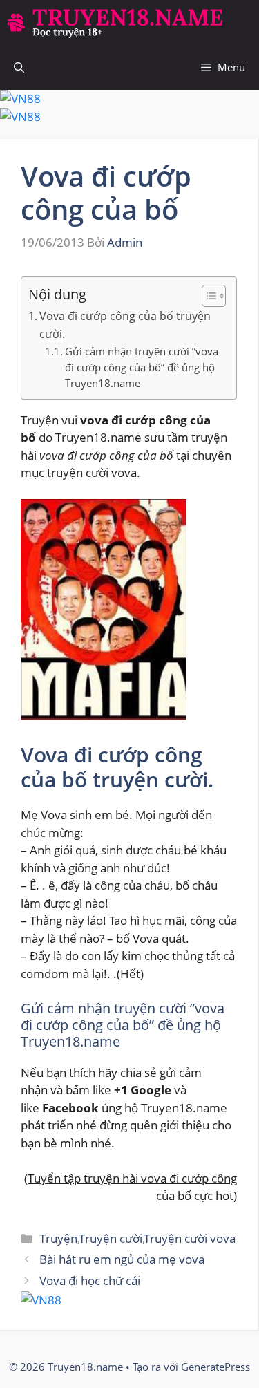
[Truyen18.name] (114, 22)
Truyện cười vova (190, 1238)
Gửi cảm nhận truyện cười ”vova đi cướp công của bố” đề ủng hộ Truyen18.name (141, 367)
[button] (19, 67)
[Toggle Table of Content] (206, 296)
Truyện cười (110, 1238)
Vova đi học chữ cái (89, 1280)
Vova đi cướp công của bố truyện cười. (125, 324)
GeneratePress (215, 1366)
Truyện (58, 1238)
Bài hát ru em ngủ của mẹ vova (121, 1259)
